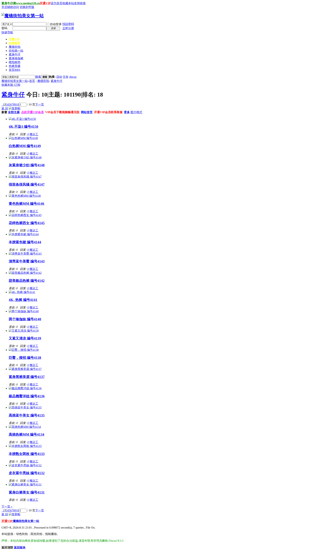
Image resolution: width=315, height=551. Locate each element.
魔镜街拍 (14, 46)
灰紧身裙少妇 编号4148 (27, 165)
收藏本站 (68, 3)
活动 (59, 76)
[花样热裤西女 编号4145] (25, 215)
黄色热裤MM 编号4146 (26, 204)
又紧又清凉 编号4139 (25, 338)
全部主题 (14, 112)
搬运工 (34, 134)
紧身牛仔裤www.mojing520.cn (20, 3)
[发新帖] (14, 108)
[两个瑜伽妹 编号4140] (24, 311)
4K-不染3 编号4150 (23, 126)
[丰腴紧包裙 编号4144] (24, 234)
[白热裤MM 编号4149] (23, 138)
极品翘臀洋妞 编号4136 (27, 396)
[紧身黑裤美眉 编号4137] (25, 368)
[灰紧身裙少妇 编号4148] (25, 157)
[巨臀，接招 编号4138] (24, 349)
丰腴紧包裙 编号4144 (25, 242)
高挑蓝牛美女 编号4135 (27, 415)
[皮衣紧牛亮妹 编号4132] (25, 465)
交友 (66, 76)
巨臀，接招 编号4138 (25, 358)
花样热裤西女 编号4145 (27, 223)
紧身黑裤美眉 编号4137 (27, 377)
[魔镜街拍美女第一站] (22, 15)
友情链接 (80, 3)
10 (17, 104)
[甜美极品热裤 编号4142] (25, 272)
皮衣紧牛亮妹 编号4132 (27, 473)
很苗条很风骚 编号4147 (27, 184)
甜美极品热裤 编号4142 (27, 281)
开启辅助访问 (10, 7)
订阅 (17, 84)
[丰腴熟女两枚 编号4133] (25, 446)
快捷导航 (7, 32)
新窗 (4, 112)
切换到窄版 (27, 7)
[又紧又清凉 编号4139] (24, 330)
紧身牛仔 (14, 54)
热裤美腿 (14, 66)
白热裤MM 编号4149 (25, 146)
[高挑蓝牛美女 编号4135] (25, 407)
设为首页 (56, 3)
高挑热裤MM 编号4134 (26, 434)
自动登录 (56, 24)
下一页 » (6, 506)
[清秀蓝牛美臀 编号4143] (25, 253)
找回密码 (68, 24)
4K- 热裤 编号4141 (23, 300)
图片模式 (136, 112)
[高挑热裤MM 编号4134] (25, 426)
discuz (73, 76)
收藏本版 (7, 84)
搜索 (38, 76)
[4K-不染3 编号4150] (22, 118)
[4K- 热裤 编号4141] (22, 292)
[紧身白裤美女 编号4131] (25, 484)
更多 (127, 112)
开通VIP (45, 3)
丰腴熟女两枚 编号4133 (27, 454)
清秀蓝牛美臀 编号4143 (27, 261)
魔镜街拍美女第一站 (14, 80)
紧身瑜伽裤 (16, 58)
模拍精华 (14, 62)
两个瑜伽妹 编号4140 (25, 319)
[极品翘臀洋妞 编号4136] (25, 388)
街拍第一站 (16, 50)
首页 (14, 69)
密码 (4, 28)
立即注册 (68, 28)
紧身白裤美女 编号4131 (27, 492)
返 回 (4, 108)
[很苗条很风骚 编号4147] (25, 176)
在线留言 (14, 43)
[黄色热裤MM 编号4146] (25, 195)
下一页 (39, 104)
